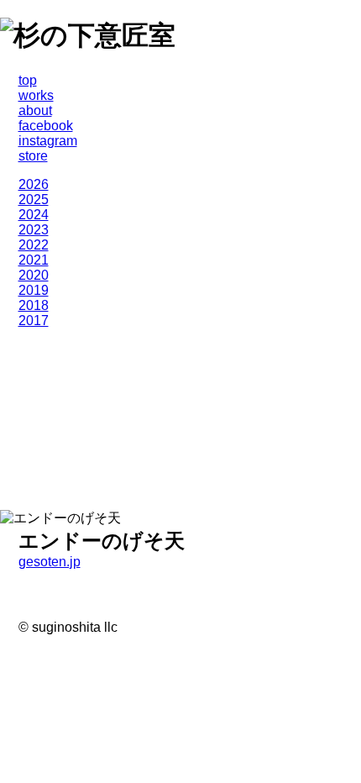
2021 (33, 260)
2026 (33, 184)
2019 (33, 290)
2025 (33, 199)
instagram (47, 141)
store (33, 156)
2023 (33, 230)
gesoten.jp (49, 561)
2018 (33, 305)
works (36, 95)
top (27, 80)
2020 (33, 275)
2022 (33, 245)
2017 (33, 320)
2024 (33, 215)
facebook (45, 125)
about (35, 110)
